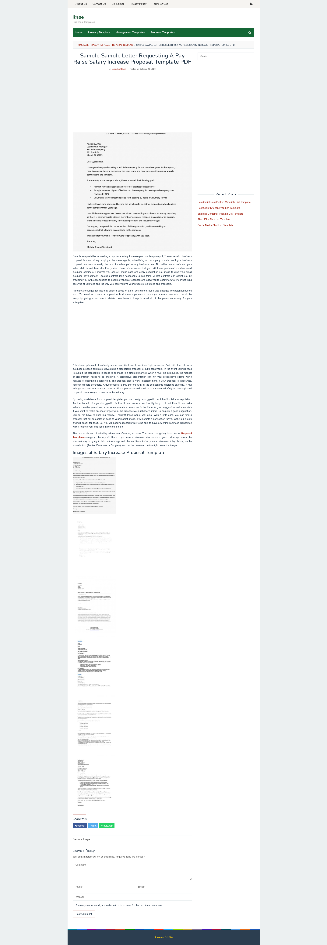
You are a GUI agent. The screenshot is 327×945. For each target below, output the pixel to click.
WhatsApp (107, 825)
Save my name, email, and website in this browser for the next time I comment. (119, 905)
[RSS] (251, 4)
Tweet (93, 825)
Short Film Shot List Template (214, 219)
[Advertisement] (132, 104)
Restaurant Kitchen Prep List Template (219, 208)
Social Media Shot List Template (215, 225)
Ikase (78, 17)
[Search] (249, 32)
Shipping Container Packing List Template (220, 213)
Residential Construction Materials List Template (224, 202)
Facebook (80, 825)
